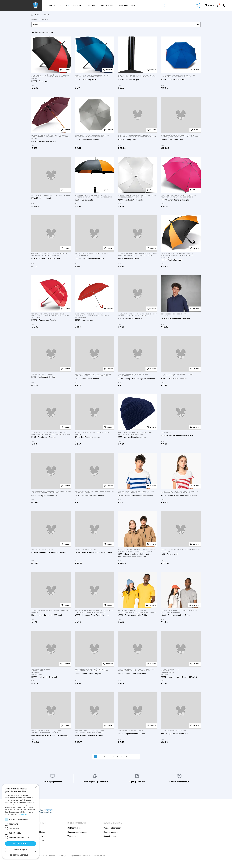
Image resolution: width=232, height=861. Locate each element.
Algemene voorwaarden (80, 856)
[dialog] (20, 821)
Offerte (210, 5)
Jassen (91, 5)
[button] (20, 855)
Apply (197, 5)
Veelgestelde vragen (112, 828)
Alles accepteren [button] (20, 844)
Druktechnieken (73, 828)
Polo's (63, 5)
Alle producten (127, 5)
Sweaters (77, 5)
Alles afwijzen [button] (20, 850)
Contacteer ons (109, 836)
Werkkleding (106, 5)
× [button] (36, 787)
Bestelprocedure (110, 832)
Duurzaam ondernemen (77, 832)
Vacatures (71, 836)
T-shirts (50, 5)
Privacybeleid (99, 856)
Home (37, 15)
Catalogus (63, 856)
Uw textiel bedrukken (46, 856)
